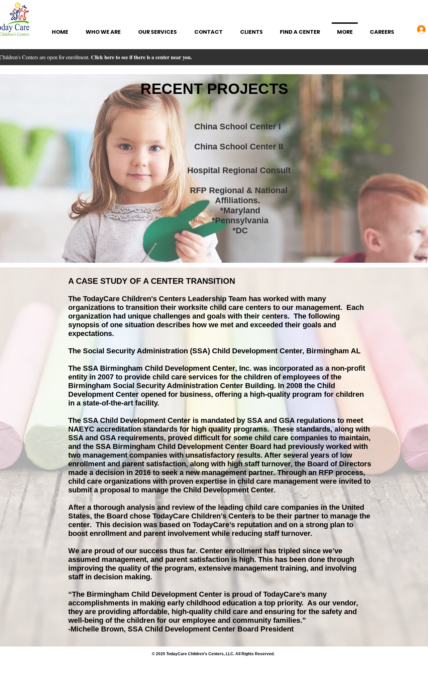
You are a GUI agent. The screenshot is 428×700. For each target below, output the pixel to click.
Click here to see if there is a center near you (141, 57)
